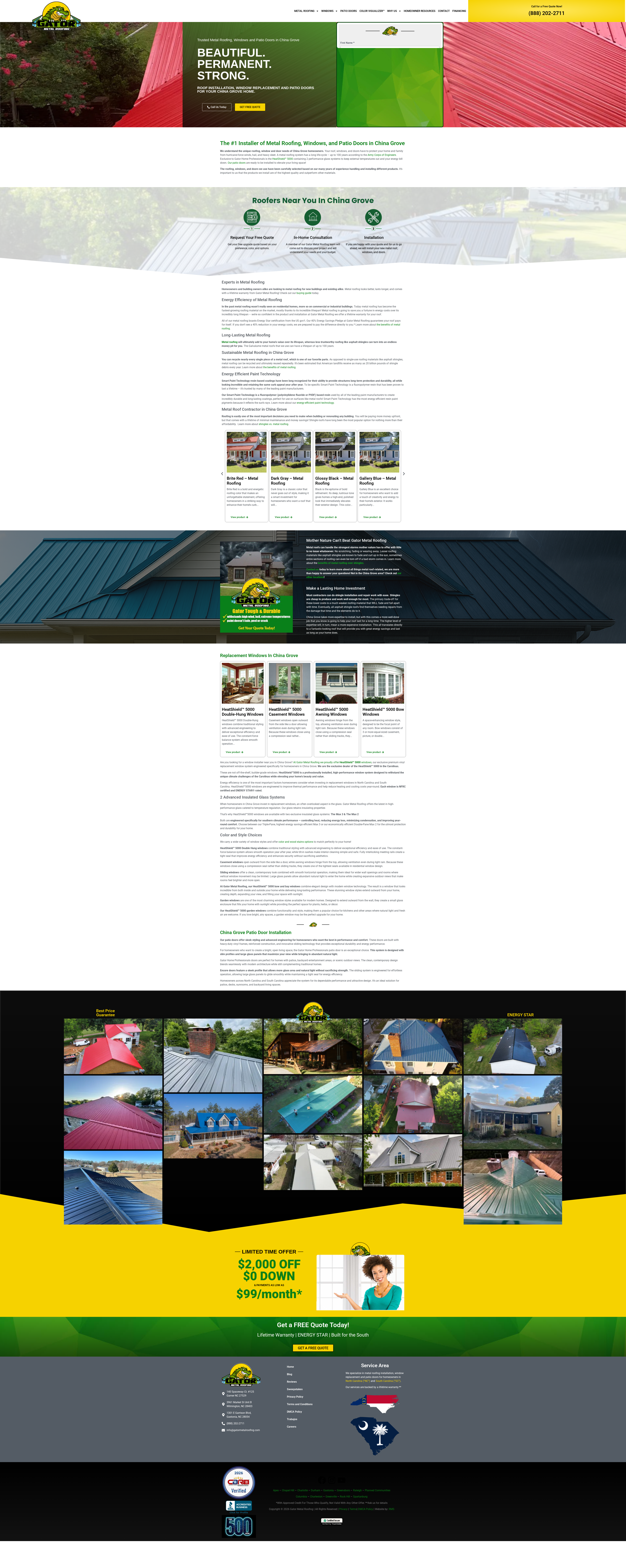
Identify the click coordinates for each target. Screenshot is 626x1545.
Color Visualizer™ (372, 11)
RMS (391, 1509)
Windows (327, 11)
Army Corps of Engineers (382, 154)
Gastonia (328, 1490)
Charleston (316, 1496)
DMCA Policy (294, 1411)
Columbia (301, 1496)
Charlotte (302, 1490)
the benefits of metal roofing (279, 367)
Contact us (312, 569)
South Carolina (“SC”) (388, 1380)
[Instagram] (332, 1480)
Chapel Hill (288, 1490)
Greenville (331, 1496)
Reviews (292, 1381)
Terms (353, 1509)
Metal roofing (230, 342)
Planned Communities (377, 1490)
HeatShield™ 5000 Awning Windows (332, 712)
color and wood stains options (295, 841)
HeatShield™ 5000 (282, 158)
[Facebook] (322, 1480)
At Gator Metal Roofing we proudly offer (332, 762)
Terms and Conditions (300, 1404)
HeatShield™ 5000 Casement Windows (287, 712)
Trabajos (292, 1419)
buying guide (304, 293)
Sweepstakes (295, 1389)
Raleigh (357, 1490)
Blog (289, 1374)
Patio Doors (348, 11)
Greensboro (343, 1490)
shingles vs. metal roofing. (274, 424)
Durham (315, 1490)
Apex (276, 1490)
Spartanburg (360, 1496)
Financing (459, 11)
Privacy (343, 1509)
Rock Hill (345, 1496)
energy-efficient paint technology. (316, 402)
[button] (222, 474)
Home (290, 1366)
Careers (291, 1426)
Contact (444, 11)
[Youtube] (341, 1480)
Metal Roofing (304, 11)
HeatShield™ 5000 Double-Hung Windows (242, 712)
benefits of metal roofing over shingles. (341, 563)
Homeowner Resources (419, 11)
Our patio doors (237, 162)
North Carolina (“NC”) (358, 1380)
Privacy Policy (295, 1396)
